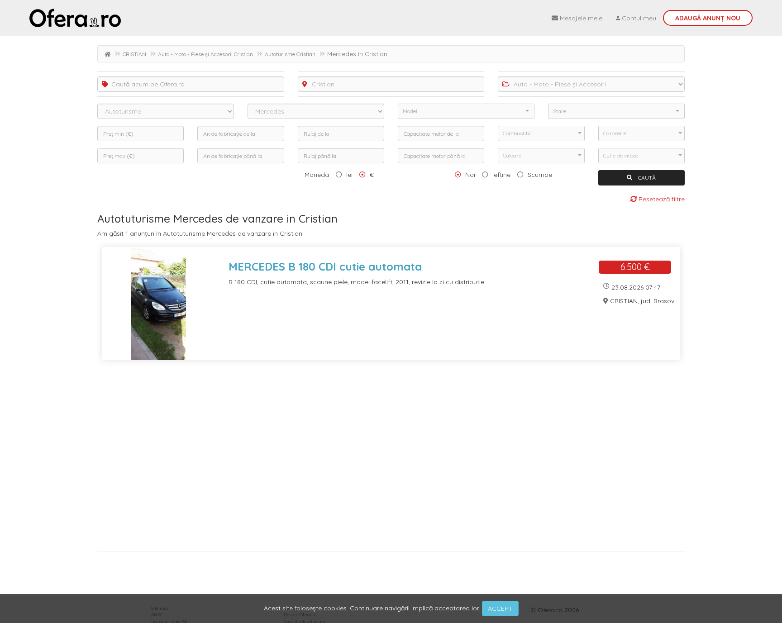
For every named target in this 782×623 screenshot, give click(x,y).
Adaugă (707, 18)
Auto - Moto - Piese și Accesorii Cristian (205, 54)
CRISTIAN (134, 54)
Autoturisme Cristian (290, 54)
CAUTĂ (646, 177)
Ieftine (501, 175)
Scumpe (540, 175)
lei (349, 175)
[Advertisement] (368, 459)
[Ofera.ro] (75, 18)
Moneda (317, 175)
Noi (470, 175)
